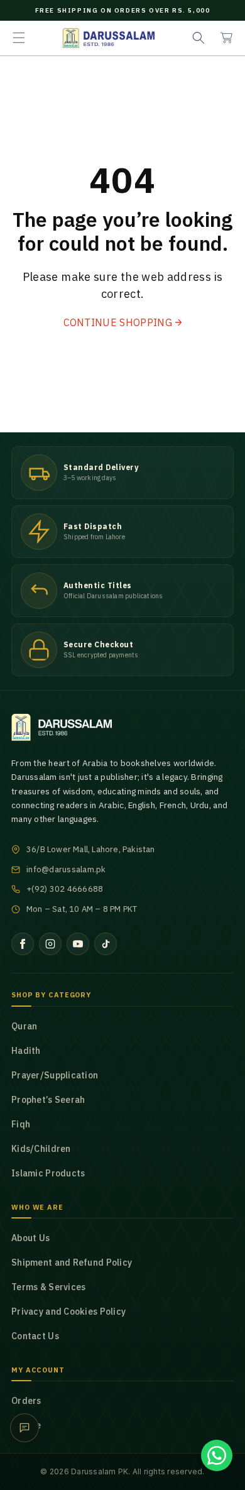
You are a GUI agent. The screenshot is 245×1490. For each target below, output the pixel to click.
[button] (19, 38)
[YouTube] (78, 944)
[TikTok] (105, 944)
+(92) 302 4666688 (64, 889)
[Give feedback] (24, 1427)
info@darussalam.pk (66, 869)
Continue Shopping (117, 322)
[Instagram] (50, 944)
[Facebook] (22, 944)
